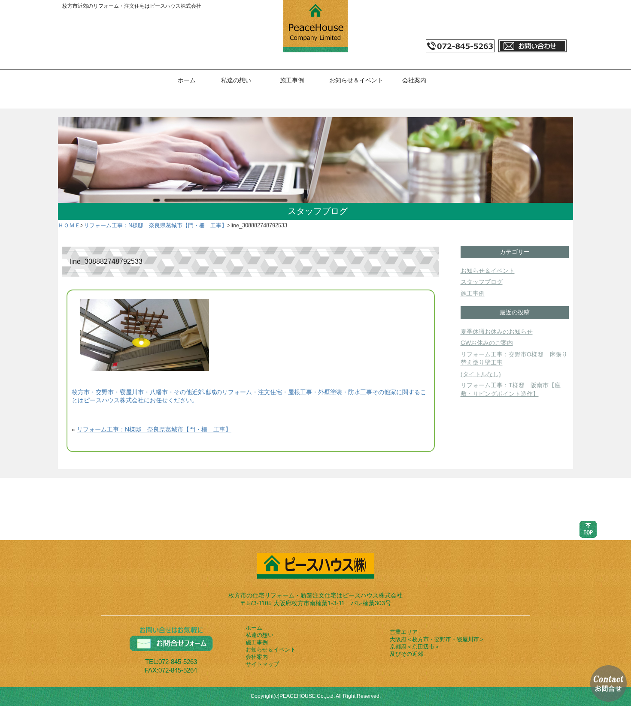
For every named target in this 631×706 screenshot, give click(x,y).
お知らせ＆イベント (356, 80)
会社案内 (414, 80)
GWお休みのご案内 (487, 342)
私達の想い (236, 80)
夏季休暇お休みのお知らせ (497, 331)
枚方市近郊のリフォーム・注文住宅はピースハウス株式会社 (131, 6)
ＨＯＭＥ (69, 225)
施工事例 (292, 80)
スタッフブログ (482, 281)
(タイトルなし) (481, 374)
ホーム (187, 80)
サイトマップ (262, 664)
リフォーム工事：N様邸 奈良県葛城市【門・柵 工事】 (155, 225)
